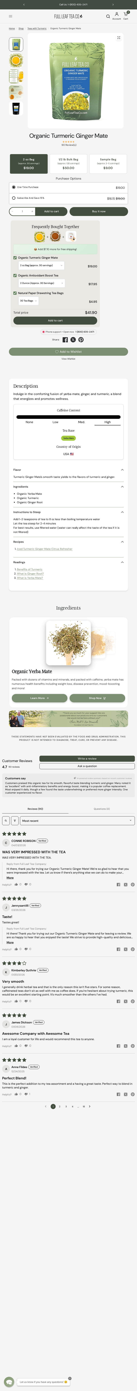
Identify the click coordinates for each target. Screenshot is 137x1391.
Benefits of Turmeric (29, 569)
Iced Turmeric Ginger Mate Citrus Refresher (44, 549)
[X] (73, 339)
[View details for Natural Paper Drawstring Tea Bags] (71, 237)
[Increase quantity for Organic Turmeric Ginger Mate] (32, 211)
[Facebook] (65, 339)
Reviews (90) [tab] (35, 808)
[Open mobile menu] (10, 16)
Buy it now (99, 211)
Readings (19, 562)
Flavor (17, 470)
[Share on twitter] (125, 885)
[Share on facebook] (118, 885)
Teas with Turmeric (37, 28)
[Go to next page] (90, 1106)
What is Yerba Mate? (30, 578)
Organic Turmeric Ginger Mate (68, 136)
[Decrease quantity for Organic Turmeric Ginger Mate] (12, 211)
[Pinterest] (81, 339)
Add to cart (55, 320)
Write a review (87, 758)
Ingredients (20, 486)
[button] (9, 1382)
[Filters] (15, 820)
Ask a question (87, 766)
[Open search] (6, 820)
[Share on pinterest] (133, 885)
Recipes (18, 542)
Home (12, 28)
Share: (56, 340)
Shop (21, 28)
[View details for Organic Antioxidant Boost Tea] (55, 237)
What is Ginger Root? (30, 573)
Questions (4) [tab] (102, 808)
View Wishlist (68, 358)
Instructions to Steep (27, 512)
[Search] (108, 16)
